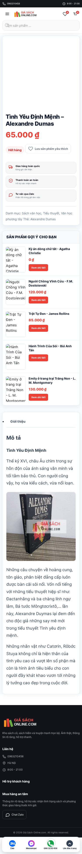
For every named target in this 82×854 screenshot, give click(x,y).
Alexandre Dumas (43, 219)
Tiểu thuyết (51, 213)
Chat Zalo (18, 814)
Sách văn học (31, 213)
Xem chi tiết (38, 267)
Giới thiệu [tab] (17, 421)
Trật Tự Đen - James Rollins (49, 313)
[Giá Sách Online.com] (29, 14)
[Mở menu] (7, 14)
